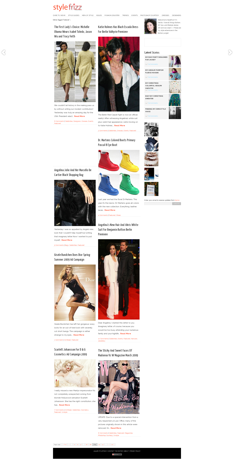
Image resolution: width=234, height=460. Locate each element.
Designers (176, 15)
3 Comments (102, 131)
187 (87, 444)
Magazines (129, 433)
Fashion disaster (112, 15)
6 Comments (59, 121)
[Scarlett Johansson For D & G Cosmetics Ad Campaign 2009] (75, 387)
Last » (113, 444)
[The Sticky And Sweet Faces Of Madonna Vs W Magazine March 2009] (119, 413)
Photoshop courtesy (149, 15)
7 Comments (59, 410)
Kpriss (177, 200)
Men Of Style (87, 15)
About (126, 451)
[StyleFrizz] (67, 12)
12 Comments (103, 339)
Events (135, 15)
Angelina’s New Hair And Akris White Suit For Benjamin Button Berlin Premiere (118, 229)
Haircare (134, 339)
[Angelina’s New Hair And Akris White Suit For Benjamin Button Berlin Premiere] (119, 319)
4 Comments (103, 215)
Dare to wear (59, 15)
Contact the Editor (115, 451)
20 (77, 444)
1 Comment (58, 340)
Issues (99, 15)
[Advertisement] (74, 149)
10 (74, 444)
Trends (125, 15)
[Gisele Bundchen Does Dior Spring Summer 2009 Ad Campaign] (75, 320)
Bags (66, 245)
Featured (57, 123)
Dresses (165, 15)
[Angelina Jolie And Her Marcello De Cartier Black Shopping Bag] (75, 225)
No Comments (153, 64)
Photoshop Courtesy (105, 435)
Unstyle (64, 412)
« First (65, 444)
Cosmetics (84, 410)
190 (99, 444)
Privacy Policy (135, 451)
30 (80, 444)
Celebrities (69, 121)
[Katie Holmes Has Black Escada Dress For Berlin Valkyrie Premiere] (119, 111)
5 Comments (59, 245)
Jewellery (101, 341)
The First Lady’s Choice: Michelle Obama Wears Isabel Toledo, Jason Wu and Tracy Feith (73, 32)
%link (3, 52)
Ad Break (67, 340)
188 (90, 444)
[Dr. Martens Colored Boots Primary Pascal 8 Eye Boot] (119, 195)
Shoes (118, 215)
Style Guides (73, 15)
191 (103, 444)
